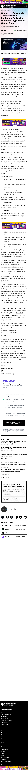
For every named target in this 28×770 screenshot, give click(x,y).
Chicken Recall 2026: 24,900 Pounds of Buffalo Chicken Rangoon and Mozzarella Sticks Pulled (14, 453)
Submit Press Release (6, 720)
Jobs (2, 755)
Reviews (3, 751)
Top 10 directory (5, 757)
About (2, 712)
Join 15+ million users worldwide (14, 423)
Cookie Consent (5, 724)
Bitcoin (2, 738)
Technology (4, 733)
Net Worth (3, 759)
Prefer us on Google (21, 30)
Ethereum (3, 740)
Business (3, 731)
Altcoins (3, 742)
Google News (4, 722)
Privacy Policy (6, 499)
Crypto (6, 467)
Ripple (6, 461)
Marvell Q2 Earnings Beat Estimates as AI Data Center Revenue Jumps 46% (13, 442)
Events (2, 753)
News (2, 461)
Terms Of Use (4, 718)
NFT (2, 736)
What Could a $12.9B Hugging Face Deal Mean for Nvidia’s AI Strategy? (13, 447)
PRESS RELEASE (5, 10)
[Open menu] (26, 6)
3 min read (4, 32)
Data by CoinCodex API (7, 761)
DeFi (2, 735)
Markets (7, 474)
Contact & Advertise (6, 714)
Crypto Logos (4, 749)
